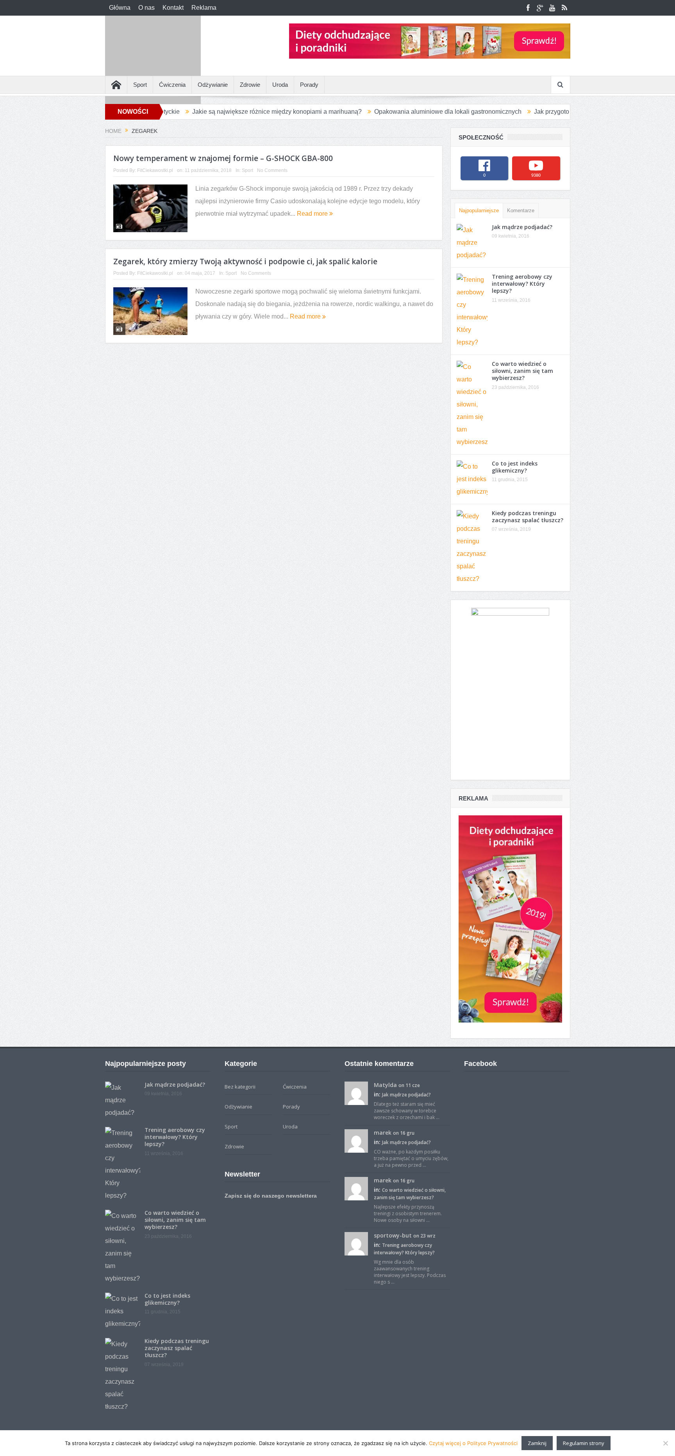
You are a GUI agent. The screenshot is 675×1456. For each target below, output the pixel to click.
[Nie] (665, 1443)
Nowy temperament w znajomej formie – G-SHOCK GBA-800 (223, 158)
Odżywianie (213, 84)
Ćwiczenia (172, 84)
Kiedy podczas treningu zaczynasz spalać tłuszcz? (527, 516)
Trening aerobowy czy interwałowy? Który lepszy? (522, 283)
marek (382, 1132)
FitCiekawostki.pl (155, 170)
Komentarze (520, 210)
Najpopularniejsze (479, 210)
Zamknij (537, 1443)
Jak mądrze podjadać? (522, 227)
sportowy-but (393, 1235)
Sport (140, 84)
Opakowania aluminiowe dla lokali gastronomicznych (400, 111)
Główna (119, 7)
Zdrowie (250, 84)
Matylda (385, 1085)
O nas (146, 7)
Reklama (203, 7)
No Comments (272, 170)
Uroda (280, 84)
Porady (309, 84)
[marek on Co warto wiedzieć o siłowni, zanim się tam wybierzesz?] (356, 1187)
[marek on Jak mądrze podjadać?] (356, 1140)
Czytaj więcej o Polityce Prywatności (473, 1443)
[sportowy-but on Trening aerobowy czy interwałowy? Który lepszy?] (356, 1242)
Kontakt (173, 7)
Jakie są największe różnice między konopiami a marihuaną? (229, 111)
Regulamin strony (583, 1443)
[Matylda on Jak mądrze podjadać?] (356, 1092)
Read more (313, 213)
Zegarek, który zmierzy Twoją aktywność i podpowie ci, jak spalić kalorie (245, 261)
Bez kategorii (240, 1086)
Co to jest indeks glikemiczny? (515, 467)
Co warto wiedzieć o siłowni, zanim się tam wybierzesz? (522, 370)
